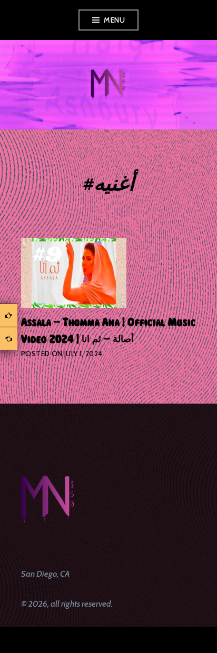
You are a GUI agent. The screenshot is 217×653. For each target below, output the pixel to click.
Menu (114, 20)
